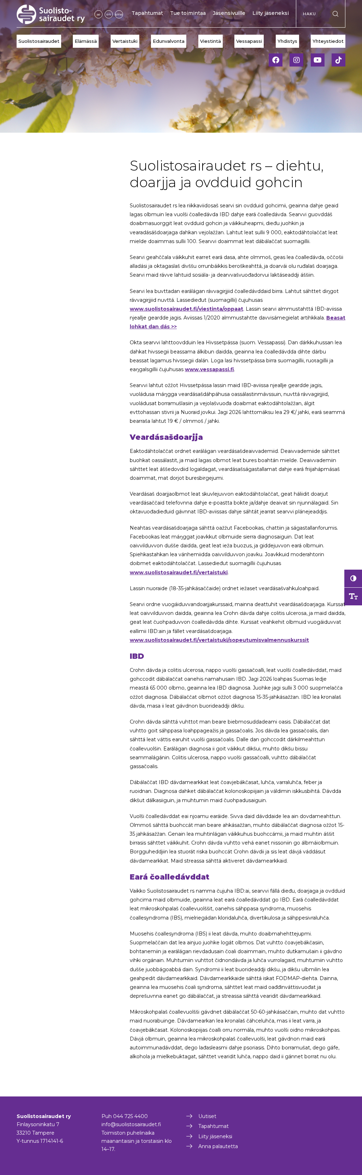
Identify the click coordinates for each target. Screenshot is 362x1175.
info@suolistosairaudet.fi (131, 1124)
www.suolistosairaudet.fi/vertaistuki (179, 572)
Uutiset (207, 1116)
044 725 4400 (130, 1116)
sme (119, 14)
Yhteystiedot (328, 41)
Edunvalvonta (169, 41)
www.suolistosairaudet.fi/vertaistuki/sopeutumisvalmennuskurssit (219, 640)
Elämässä (86, 41)
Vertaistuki (125, 41)
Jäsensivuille (229, 13)
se (98, 14)
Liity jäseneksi (270, 13)
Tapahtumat (147, 13)
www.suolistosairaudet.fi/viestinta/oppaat (186, 309)
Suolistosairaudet (38, 41)
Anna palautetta (218, 1146)
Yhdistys (287, 41)
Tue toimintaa (188, 13)
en (108, 14)
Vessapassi (249, 41)
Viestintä (210, 41)
